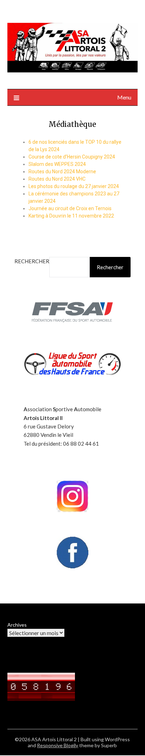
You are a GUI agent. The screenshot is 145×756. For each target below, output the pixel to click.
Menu (124, 97)
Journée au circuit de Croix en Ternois (70, 208)
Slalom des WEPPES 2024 (57, 164)
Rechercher (31, 261)
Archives (17, 625)
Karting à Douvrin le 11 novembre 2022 (71, 216)
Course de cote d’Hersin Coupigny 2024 (72, 157)
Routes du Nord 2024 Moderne (62, 171)
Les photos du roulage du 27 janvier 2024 (74, 186)
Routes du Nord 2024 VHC (57, 179)
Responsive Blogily (57, 745)
